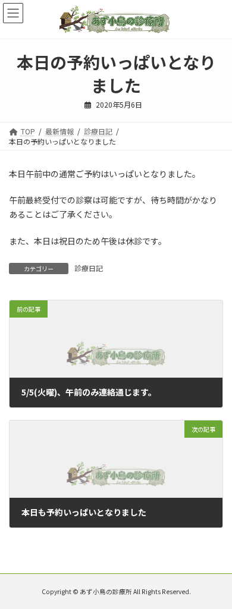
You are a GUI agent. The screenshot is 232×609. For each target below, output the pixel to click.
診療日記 (88, 268)
